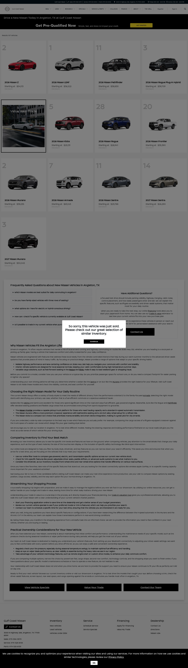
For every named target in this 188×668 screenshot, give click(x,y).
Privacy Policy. (116, 657)
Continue (94, 341)
